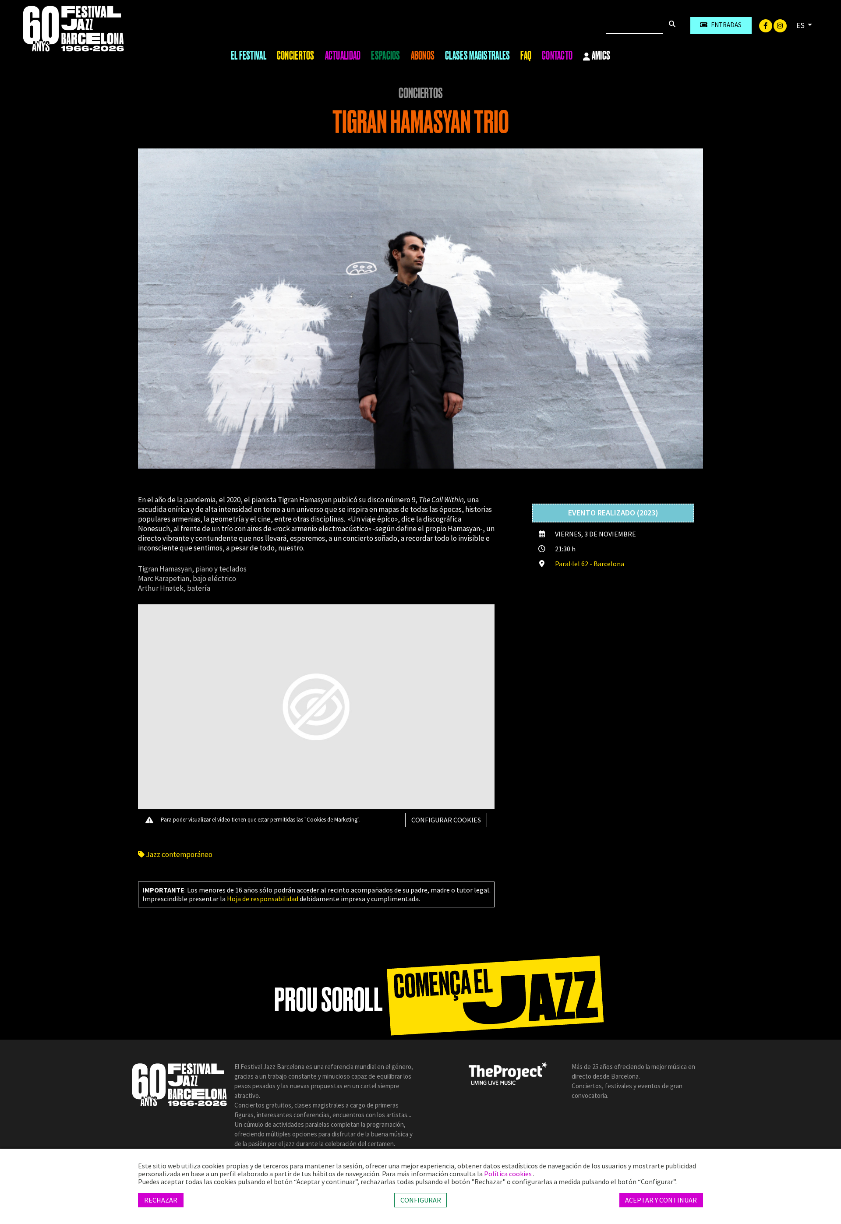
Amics (600, 56)
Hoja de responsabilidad (262, 898)
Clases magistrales (477, 56)
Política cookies (508, 1173)
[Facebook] (766, 25)
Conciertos (295, 56)
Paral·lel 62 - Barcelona (589, 563)
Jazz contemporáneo (178, 854)
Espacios (385, 56)
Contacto (557, 56)
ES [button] (801, 25)
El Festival (248, 56)
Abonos (423, 56)
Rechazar (160, 1200)
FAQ (525, 56)
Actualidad (343, 56)
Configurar (420, 1200)
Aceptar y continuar (661, 1200)
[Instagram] (780, 25)
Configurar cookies (446, 819)
